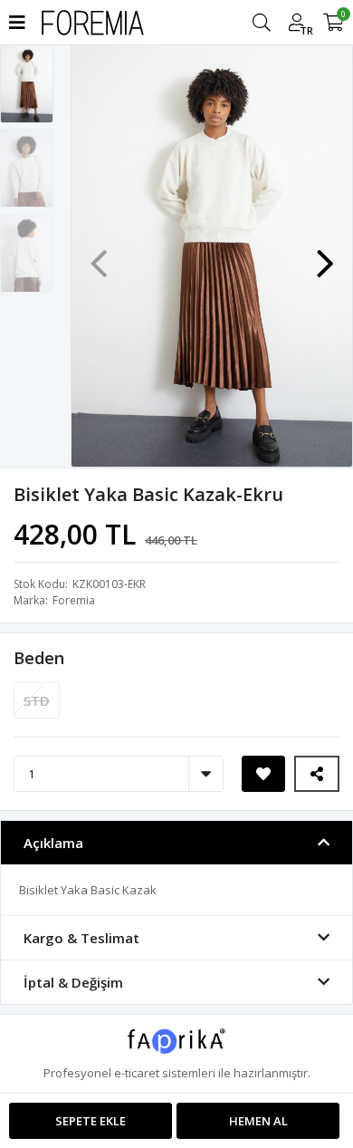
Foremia (73, 600)
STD (37, 700)
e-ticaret (136, 1073)
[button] (325, 254)
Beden (39, 658)
